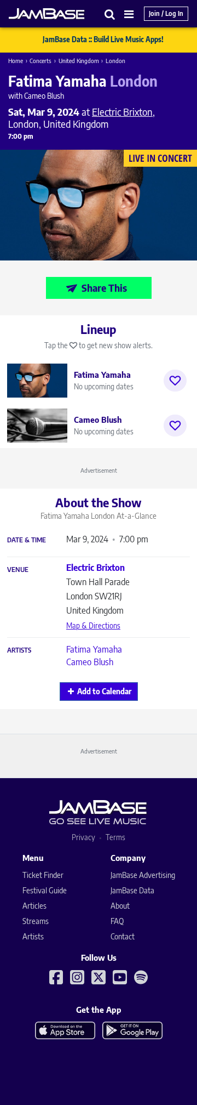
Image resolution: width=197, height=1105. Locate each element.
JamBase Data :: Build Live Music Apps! (103, 39)
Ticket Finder (42, 875)
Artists (19, 650)
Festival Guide (44, 890)
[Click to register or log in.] (175, 381)
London (115, 60)
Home (15, 60)
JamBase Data (132, 890)
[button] (110, 14)
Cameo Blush (89, 661)
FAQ (117, 921)
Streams (35, 921)
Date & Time (26, 540)
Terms (115, 837)
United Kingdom (79, 60)
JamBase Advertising (143, 875)
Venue (17, 569)
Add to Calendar (104, 691)
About (120, 905)
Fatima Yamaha (94, 649)
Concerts (40, 60)
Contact (123, 936)
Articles (34, 905)
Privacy (83, 837)
